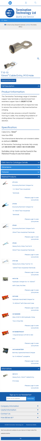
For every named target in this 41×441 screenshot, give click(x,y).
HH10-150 (15, 278)
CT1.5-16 (14, 182)
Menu (5, 20)
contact (28, 25)
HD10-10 (14, 374)
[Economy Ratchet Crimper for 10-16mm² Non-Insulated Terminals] (5, 205)
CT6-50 (14, 243)
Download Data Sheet (8, 80)
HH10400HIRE (16, 314)
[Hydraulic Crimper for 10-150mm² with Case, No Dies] (5, 279)
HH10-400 (15, 296)
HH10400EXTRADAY (18, 331)
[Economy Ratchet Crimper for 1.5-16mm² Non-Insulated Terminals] (5, 182)
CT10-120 (15, 261)
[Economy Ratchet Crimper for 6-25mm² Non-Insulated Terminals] (5, 226)
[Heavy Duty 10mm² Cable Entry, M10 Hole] (5, 375)
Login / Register (26, 3)
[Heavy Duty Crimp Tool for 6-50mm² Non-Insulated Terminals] (5, 243)
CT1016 (14, 203)
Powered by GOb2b (31, 424)
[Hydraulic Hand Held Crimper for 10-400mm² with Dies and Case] (5, 297)
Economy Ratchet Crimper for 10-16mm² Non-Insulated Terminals (22, 210)
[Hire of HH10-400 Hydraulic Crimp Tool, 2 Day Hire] (5, 315)
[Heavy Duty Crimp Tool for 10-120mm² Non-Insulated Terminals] (5, 261)
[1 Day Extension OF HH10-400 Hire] (5, 333)
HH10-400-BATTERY (18, 349)
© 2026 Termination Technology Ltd (14, 424)
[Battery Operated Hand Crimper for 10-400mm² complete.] (5, 350)
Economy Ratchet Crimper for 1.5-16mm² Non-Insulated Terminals (22, 189)
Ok (20, 438)
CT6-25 (14, 225)
